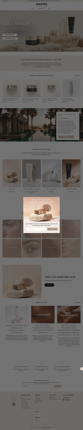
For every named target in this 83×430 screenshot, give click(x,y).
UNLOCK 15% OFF (52, 229)
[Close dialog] (58, 198)
